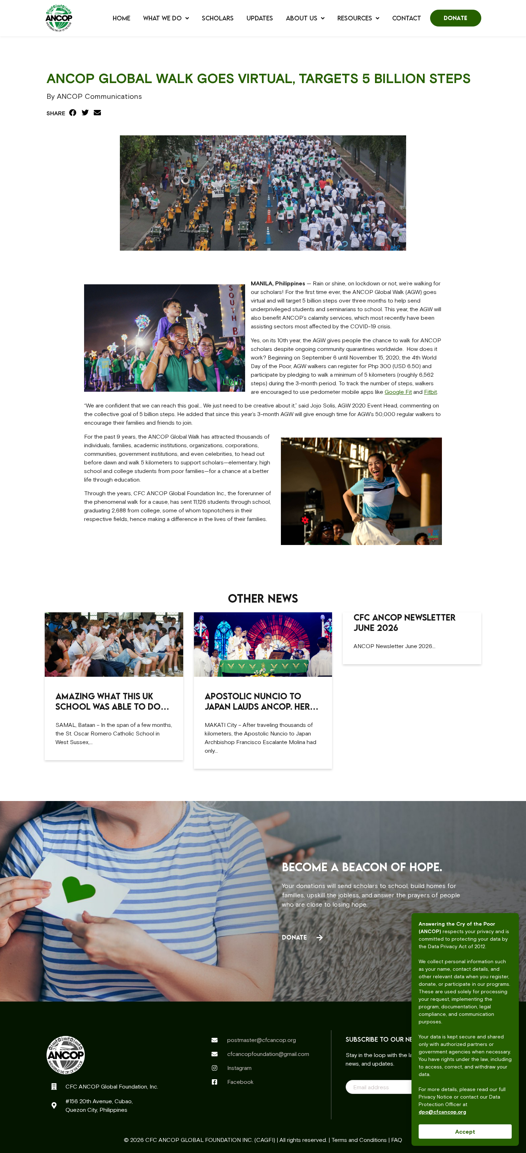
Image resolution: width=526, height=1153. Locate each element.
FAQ (396, 1140)
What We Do (162, 18)
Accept (465, 1131)
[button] (73, 113)
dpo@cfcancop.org (442, 1112)
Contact (406, 18)
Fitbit (430, 392)
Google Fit (398, 392)
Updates (260, 18)
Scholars (218, 18)
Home (121, 18)
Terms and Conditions (359, 1140)
